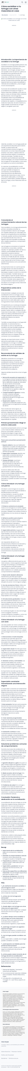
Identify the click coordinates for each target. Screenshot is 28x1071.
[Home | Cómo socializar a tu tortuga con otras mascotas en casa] (7, 2)
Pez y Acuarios (5, 15)
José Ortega (22, 15)
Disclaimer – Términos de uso (9, 1058)
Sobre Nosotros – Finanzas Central (11, 1051)
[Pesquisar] (22, 2)
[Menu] (26, 2)
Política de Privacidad (7, 1055)
